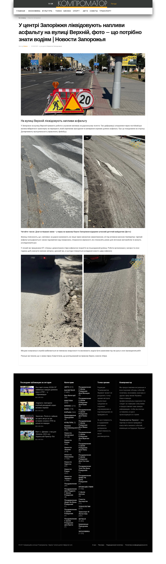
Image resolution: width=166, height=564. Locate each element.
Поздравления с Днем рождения (70, 511)
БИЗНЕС (67, 11)
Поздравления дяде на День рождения (70, 502)
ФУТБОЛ (82, 519)
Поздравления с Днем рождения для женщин (85, 390)
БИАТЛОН (68, 401)
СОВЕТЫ (94, 11)
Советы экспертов (83, 500)
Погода (113, 4)
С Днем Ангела (82, 493)
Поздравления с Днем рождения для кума (85, 401)
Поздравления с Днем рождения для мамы (85, 424)
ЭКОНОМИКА (34, 11)
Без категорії (69, 395)
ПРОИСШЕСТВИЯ (86, 487)
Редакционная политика (114, 545)
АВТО (85, 11)
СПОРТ (76, 11)
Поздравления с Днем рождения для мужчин (85, 435)
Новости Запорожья (34, 18)
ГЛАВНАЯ (20, 11)
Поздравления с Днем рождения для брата (70, 522)
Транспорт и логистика (84, 513)
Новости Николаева (68, 456)
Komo (25, 46)
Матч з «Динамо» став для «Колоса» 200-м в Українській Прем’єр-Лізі (46, 434)
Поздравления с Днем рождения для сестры (85, 458)
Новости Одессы (68, 463)
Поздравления (70, 484)
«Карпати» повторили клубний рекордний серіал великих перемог (46, 405)
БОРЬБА (67, 412)
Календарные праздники (70, 416)
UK (52, 4)
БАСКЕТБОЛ (69, 390)
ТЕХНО (58, 11)
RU (49, 4)
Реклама (101, 545)
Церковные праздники (83, 525)
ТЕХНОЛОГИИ (84, 507)
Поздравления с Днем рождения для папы (85, 447)
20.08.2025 (34, 46)
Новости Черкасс (68, 477)
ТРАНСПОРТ (105, 11)
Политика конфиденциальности (136, 545)
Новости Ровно (68, 470)
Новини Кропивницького (71, 427)
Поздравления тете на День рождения (85, 468)
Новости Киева (68, 441)
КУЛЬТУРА (47, 11)
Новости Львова (68, 448)
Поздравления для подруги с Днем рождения (70, 492)
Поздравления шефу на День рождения (85, 479)
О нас (94, 545)
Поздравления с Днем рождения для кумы (85, 413)
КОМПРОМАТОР (82, 3)
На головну (22, 18)
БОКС (66, 409)
